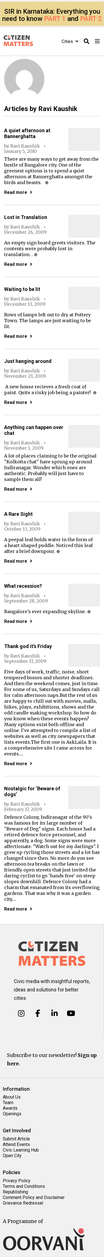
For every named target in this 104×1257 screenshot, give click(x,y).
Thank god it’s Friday (28, 646)
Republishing (15, 1192)
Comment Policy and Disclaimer (34, 1197)
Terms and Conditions (24, 1186)
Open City (12, 1155)
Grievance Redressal (23, 1203)
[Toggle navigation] (97, 41)
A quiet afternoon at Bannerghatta (27, 133)
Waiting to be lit (22, 289)
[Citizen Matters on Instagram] (21, 1013)
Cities (68, 41)
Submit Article (16, 1139)
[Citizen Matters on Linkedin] (54, 1013)
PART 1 (55, 19)
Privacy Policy (17, 1180)
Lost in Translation (25, 217)
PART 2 (91, 19)
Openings (12, 1113)
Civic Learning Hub (21, 1150)
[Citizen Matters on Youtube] (71, 1013)
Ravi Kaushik (25, 146)
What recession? (23, 586)
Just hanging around (28, 361)
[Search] (86, 41)
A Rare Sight (18, 514)
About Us (12, 1097)
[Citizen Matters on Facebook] (38, 1013)
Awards (10, 1108)
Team (8, 1102)
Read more (15, 192)
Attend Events (16, 1144)
